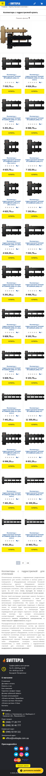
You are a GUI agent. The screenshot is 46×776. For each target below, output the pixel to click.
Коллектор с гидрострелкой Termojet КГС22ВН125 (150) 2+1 (34, 159)
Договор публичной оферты (11, 693)
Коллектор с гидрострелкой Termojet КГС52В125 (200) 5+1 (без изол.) (11, 535)
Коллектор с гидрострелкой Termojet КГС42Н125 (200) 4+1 (34, 492)
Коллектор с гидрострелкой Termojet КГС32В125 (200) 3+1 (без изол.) (11, 368)
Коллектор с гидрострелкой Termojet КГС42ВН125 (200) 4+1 (34, 451)
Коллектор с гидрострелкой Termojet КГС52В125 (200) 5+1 (34, 534)
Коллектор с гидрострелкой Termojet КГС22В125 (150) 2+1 (11, 76)
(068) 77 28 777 (13, 722)
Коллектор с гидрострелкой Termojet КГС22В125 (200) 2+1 (34, 117)
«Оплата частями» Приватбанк (12, 698)
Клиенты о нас (7, 686)
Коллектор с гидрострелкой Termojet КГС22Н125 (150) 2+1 (34, 242)
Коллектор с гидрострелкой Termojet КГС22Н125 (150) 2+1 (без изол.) (11, 243)
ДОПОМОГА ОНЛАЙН (32, 770)
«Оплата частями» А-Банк (11, 703)
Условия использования (10, 696)
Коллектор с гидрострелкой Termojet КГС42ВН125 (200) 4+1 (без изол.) (11, 452)
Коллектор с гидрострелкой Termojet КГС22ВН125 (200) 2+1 (34, 201)
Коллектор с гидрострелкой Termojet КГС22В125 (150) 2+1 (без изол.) (34, 77)
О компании (6, 681)
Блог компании (7, 688)
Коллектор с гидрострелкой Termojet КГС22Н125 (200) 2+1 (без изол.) (11, 285)
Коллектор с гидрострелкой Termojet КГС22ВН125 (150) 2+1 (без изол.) (11, 160)
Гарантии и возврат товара (11, 691)
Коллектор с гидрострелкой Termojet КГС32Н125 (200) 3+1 (34, 326)
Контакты (5, 705)
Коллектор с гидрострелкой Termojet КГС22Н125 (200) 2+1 (34, 284)
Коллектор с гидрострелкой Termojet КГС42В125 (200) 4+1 (34, 409)
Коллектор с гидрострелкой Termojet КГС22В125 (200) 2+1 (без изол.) (11, 118)
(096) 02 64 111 (13, 732)
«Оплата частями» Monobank (12, 701)
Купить (11, 91)
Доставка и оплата (8, 683)
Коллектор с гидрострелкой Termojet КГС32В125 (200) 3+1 (34, 367)
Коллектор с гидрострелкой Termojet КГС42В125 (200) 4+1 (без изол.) (11, 410)
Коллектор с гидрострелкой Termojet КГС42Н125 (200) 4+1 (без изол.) (11, 493)
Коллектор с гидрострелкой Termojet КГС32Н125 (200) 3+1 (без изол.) (11, 327)
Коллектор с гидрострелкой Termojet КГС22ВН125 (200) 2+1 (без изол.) (11, 202)
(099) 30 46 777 (13, 725)
